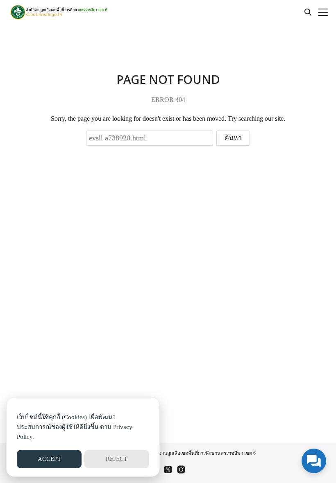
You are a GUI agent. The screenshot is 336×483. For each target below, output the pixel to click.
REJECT (116, 459)
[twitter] (168, 469)
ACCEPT (49, 459)
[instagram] (181, 469)
